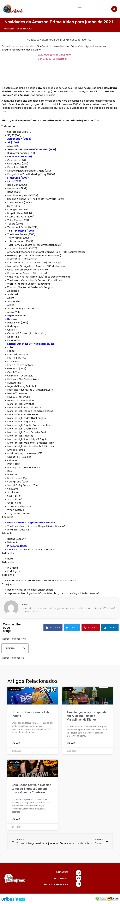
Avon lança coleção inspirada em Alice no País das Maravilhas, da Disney (87, 715)
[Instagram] (78, 872)
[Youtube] (78, 878)
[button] (79, 9)
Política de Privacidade (56, 884)
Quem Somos (62, 872)
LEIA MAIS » (17, 743)
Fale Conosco (61, 878)
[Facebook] (78, 884)
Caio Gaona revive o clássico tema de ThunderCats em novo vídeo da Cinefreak (31, 788)
